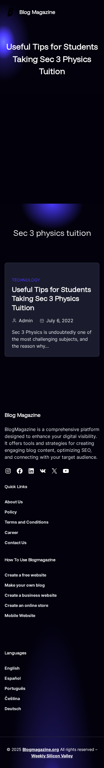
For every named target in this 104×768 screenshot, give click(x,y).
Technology (26, 279)
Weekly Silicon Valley (52, 755)
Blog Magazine (37, 12)
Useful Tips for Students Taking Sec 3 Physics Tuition (51, 298)
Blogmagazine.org (41, 749)
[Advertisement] (52, 149)
